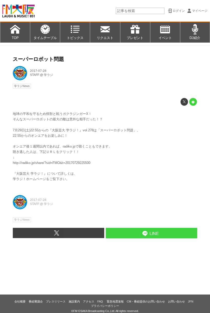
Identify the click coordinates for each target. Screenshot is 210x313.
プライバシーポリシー (105, 305)
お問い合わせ (176, 301)
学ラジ (48, 75)
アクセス (88, 301)
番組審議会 (36, 301)
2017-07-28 (38, 71)
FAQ (100, 301)
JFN (190, 301)
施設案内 (74, 301)
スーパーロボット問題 (38, 59)
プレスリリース (56, 301)
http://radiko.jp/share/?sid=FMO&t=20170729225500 (51, 163)
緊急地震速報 (115, 301)
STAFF (34, 75)
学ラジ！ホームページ (29, 179)
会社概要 (20, 301)
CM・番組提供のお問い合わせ (146, 301)
